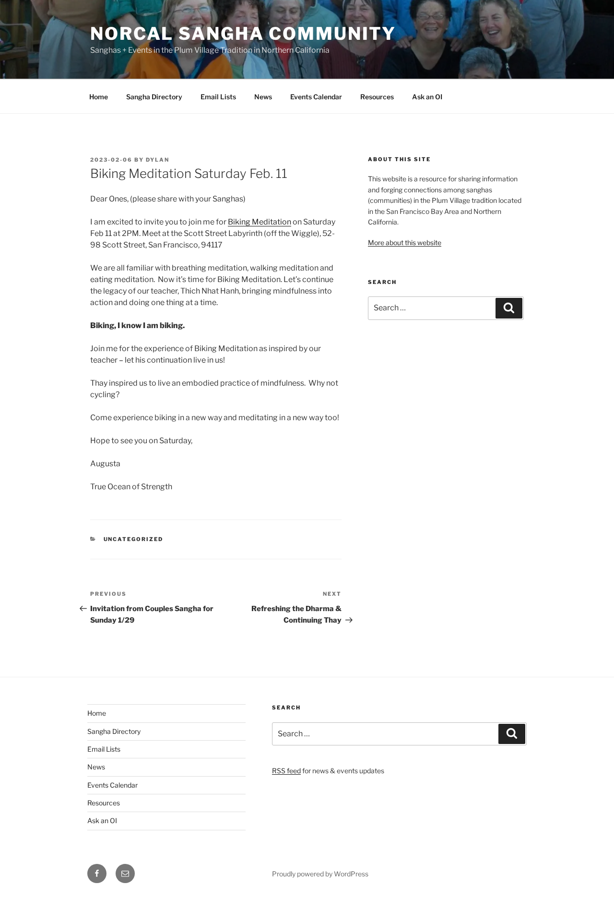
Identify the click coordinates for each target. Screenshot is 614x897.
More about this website (404, 242)
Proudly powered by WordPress (320, 874)
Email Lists (218, 97)
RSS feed (286, 771)
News (263, 97)
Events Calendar (316, 97)
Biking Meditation (259, 221)
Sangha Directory (154, 97)
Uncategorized (134, 539)
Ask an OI (427, 97)
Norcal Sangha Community (243, 33)
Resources (377, 97)
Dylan (157, 159)
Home (98, 97)
